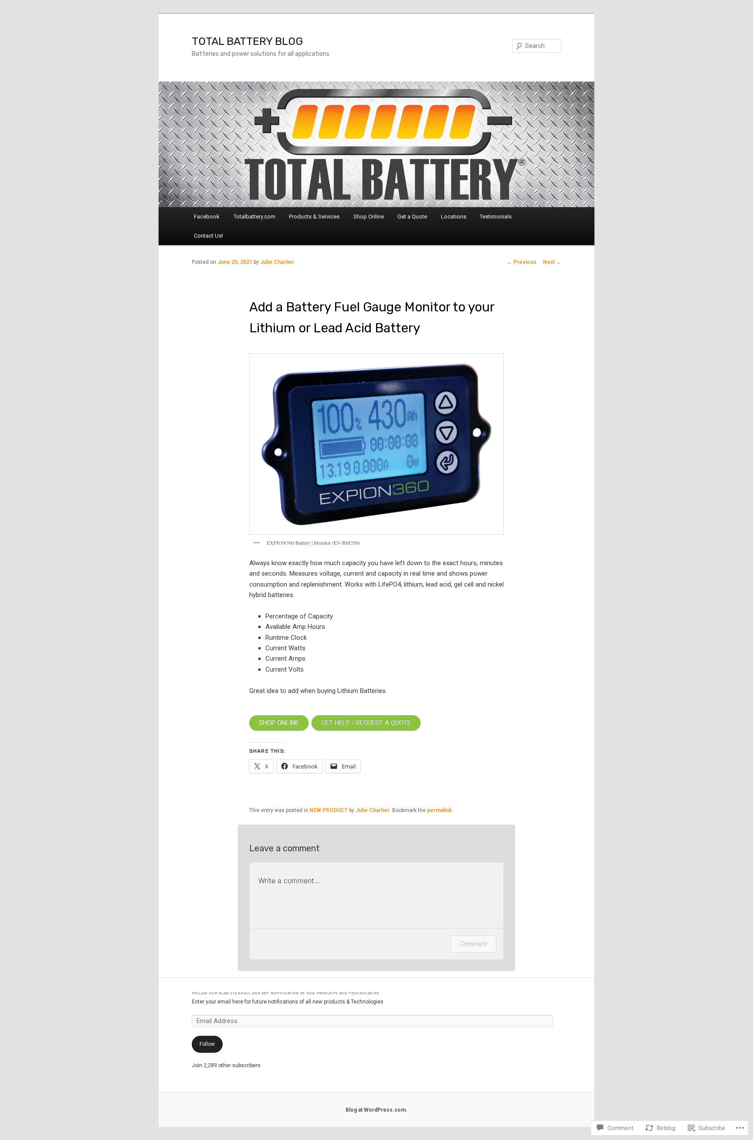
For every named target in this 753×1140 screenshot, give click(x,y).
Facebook (207, 216)
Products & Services (314, 216)
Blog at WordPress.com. (376, 1110)
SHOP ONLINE (279, 723)
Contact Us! (208, 235)
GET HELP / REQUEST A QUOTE (366, 723)
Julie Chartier (277, 262)
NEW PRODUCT (328, 810)
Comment (473, 943)
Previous (521, 262)
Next (552, 262)
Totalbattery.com (254, 216)
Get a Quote (412, 216)
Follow (207, 1044)
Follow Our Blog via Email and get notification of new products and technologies (285, 993)
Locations (453, 216)
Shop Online (368, 216)
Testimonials (496, 216)
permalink (439, 810)
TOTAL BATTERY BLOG (247, 41)
